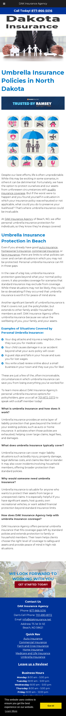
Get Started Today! (33, 584)
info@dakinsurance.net (37, 619)
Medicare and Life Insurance (33, 653)
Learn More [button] (11, 711)
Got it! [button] (51, 706)
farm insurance (10, 254)
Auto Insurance (33, 638)
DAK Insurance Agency (33, 3)
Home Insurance (33, 649)
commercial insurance (45, 251)
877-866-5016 (37, 610)
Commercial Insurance (33, 642)
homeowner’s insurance (16, 251)
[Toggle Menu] (4, 3)
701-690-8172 (44, 615)
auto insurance (48, 247)
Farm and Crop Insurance (33, 646)
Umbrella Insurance (33, 657)
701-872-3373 (46, 397)
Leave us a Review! (33, 664)
